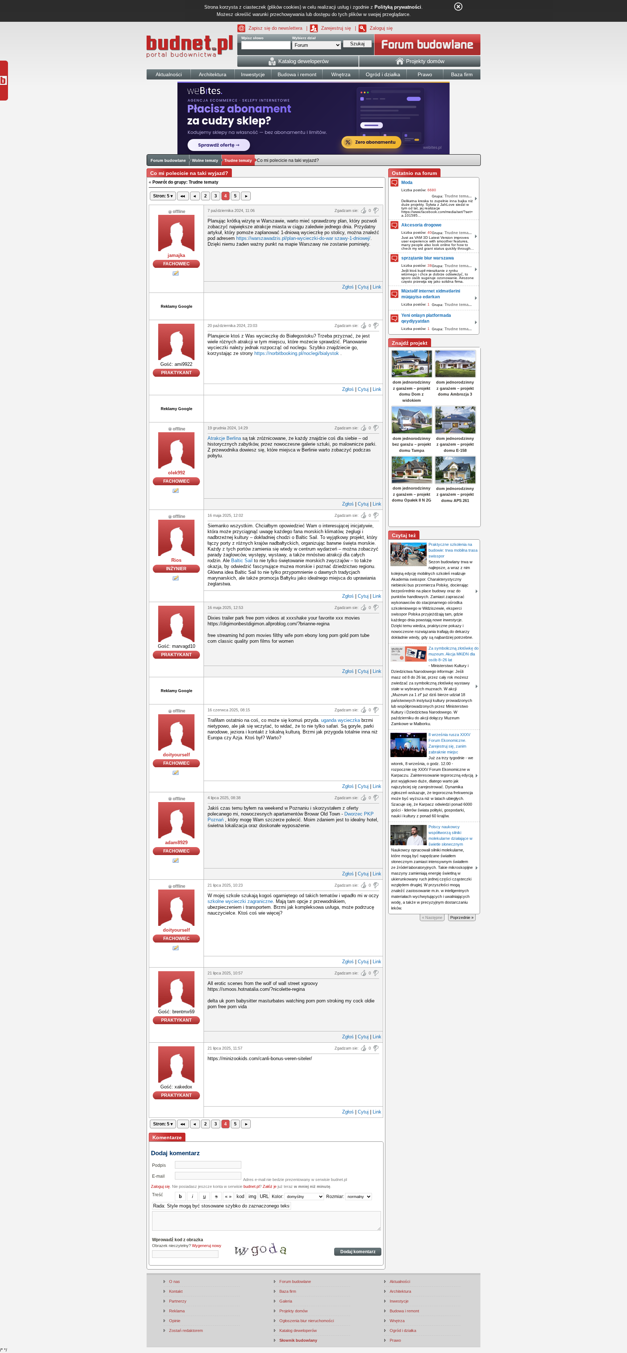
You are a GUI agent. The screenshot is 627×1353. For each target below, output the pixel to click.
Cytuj (363, 287)
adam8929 (176, 842)
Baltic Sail (242, 560)
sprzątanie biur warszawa (427, 258)
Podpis (159, 1165)
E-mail (158, 1176)
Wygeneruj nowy (206, 1245)
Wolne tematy (205, 160)
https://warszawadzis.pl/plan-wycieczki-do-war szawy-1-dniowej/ (303, 238)
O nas (174, 1281)
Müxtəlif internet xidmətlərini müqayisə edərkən (430, 294)
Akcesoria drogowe (421, 225)
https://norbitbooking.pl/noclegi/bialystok (296, 353)
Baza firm (287, 1291)
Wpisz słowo (252, 38)
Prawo (395, 1340)
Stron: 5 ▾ (163, 196)
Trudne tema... (458, 196)
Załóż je (269, 1186)
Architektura (400, 1291)
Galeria (285, 1301)
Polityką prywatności (397, 7)
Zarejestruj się (336, 28)
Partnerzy (178, 1301)
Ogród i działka (403, 1330)
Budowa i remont (404, 1311)
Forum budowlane (168, 160)
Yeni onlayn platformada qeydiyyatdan (426, 318)
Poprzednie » (462, 917)
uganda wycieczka (340, 720)
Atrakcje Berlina (224, 438)
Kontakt (176, 1291)
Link (377, 287)
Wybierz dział (304, 38)
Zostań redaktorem (186, 1330)
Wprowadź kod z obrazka (177, 1239)
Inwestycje (399, 1301)
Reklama (177, 1311)
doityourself (176, 754)
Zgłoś (348, 287)
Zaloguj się (381, 28)
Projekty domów (293, 1311)
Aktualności (400, 1281)
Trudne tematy (238, 160)
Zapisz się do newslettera (275, 28)
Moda (407, 182)
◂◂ (183, 196)
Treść (157, 1194)
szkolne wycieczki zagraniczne (240, 901)
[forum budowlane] (427, 44)
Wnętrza (397, 1321)
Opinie (174, 1321)
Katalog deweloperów (298, 1330)
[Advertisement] (293, 305)
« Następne (432, 917)
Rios (176, 560)
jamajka (176, 255)
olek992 (176, 472)
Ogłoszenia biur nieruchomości (306, 1321)
